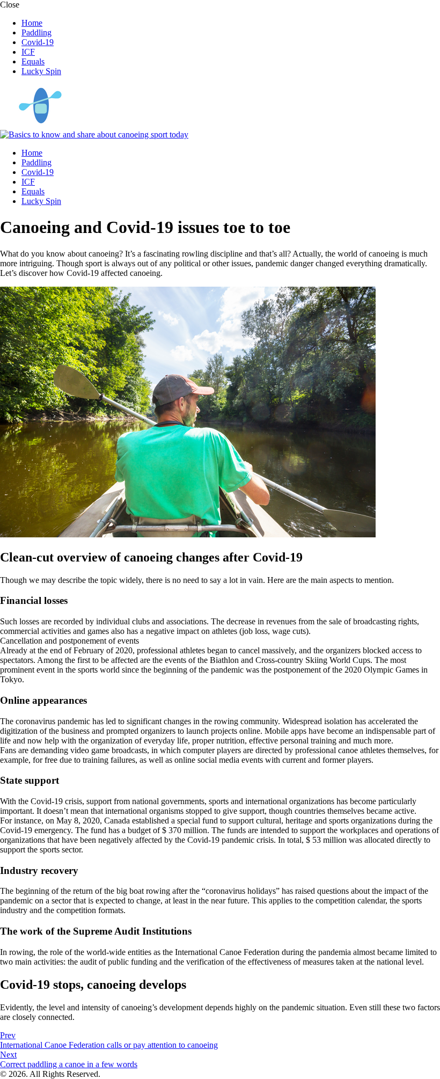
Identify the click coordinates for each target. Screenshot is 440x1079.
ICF (28, 51)
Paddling (36, 32)
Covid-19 (37, 42)
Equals (33, 61)
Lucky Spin (41, 71)
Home (31, 22)
